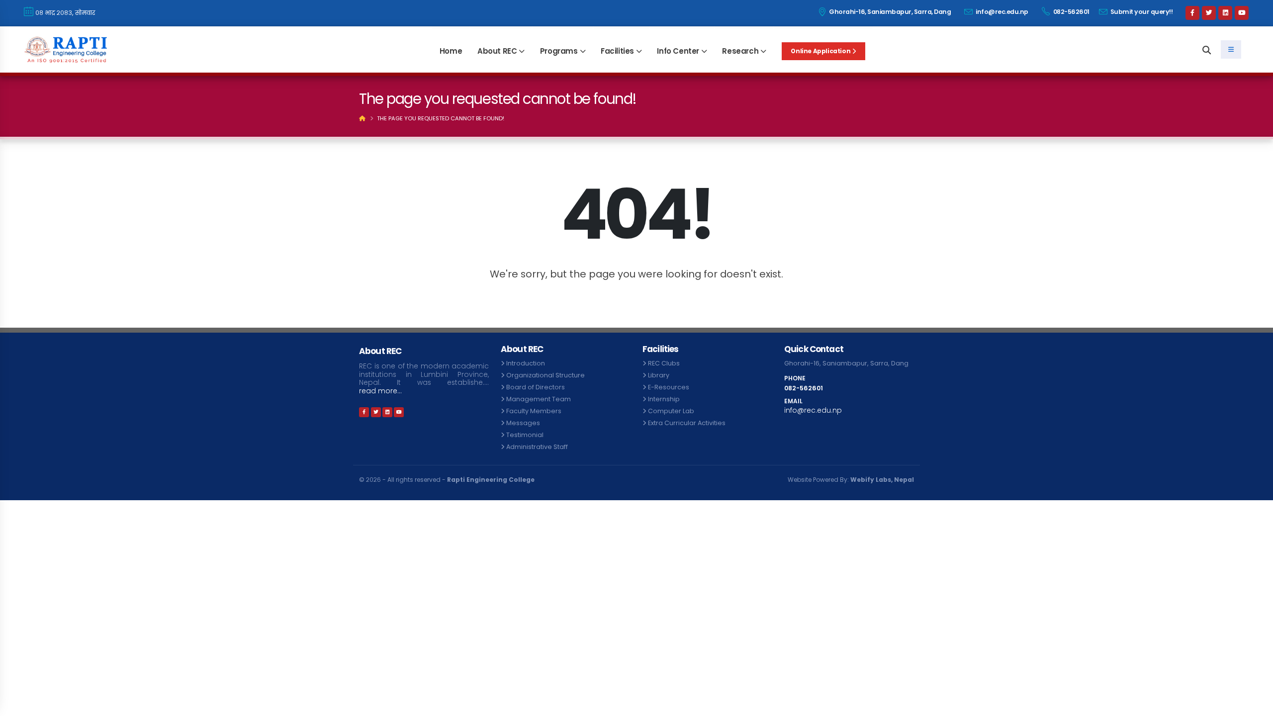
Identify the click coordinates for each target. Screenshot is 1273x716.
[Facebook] (1192, 13)
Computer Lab (671, 411)
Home (451, 51)
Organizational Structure (545, 375)
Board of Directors (535, 387)
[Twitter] (1209, 13)
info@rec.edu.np (1001, 11)
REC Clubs (664, 363)
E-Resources (668, 387)
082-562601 (1071, 11)
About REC (497, 51)
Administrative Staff (537, 447)
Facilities (617, 51)
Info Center (678, 51)
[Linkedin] (1225, 13)
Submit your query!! (1141, 11)
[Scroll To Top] (1255, 705)
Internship (664, 399)
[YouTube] (1242, 13)
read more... (380, 391)
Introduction (525, 363)
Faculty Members (533, 411)
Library (658, 375)
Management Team (538, 399)
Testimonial (525, 435)
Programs (559, 51)
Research (740, 51)
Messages (523, 423)
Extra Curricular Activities (687, 423)
